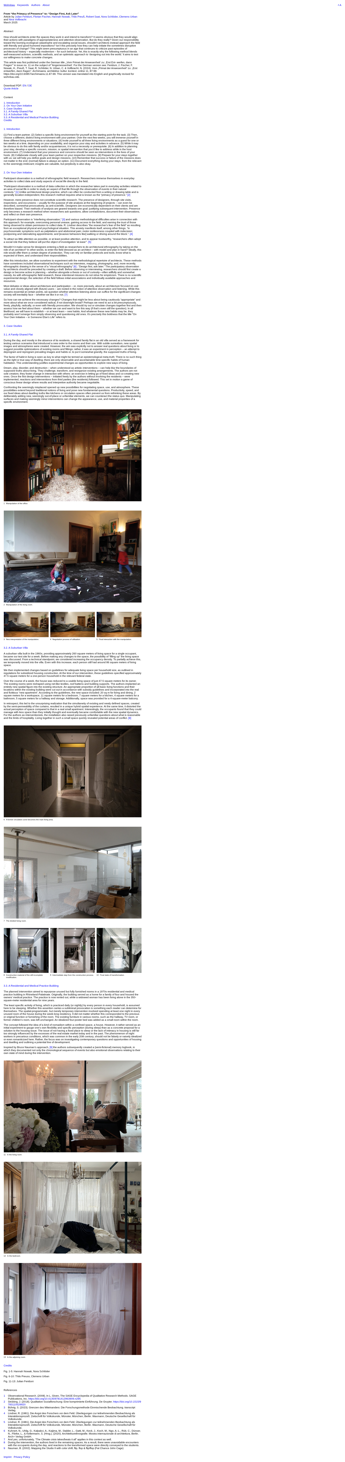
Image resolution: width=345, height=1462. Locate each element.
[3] (63, 219)
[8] (129, 718)
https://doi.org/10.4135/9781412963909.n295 (54, 1398)
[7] (66, 294)
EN (24, 85)
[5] (89, 242)
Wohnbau (9, 5)
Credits (8, 120)
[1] (17, 192)
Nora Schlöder (109, 16)
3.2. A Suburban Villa (16, 114)
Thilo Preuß (78, 16)
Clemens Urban (128, 16)
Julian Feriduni (23, 16)
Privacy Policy (22, 1457)
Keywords (23, 5)
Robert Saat (93, 16)
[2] (128, 194)
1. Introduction (12, 102)
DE (30, 85)
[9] (51, 1047)
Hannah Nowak (61, 16)
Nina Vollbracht (17, 19)
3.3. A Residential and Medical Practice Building (31, 117)
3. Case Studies (13, 108)
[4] (131, 234)
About (46, 5)
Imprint (7, 1457)
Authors (35, 5)
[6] (75, 266)
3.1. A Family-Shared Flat (18, 111)
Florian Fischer (41, 16)
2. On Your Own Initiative (18, 105)
